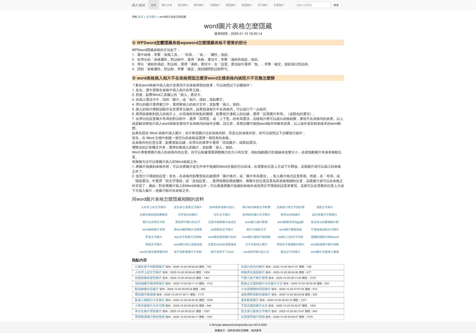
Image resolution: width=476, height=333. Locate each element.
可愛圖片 (215, 5)
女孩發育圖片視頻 (253, 316)
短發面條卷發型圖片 (148, 277)
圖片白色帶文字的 (154, 222)
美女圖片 (183, 5)
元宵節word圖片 (188, 214)
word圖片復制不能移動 (256, 237)
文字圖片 (263, 5)
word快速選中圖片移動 (325, 244)
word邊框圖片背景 (153, 229)
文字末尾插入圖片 (256, 244)
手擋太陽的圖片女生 (254, 305)
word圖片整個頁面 (290, 229)
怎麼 (160, 42)
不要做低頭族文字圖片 (325, 229)
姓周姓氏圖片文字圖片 (256, 214)
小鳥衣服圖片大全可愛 (150, 305)
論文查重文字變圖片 (324, 214)
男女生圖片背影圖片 (148, 311)
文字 (145, 175)
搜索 (336, 5)
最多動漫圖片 (250, 300)
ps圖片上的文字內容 (290, 237)
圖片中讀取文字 (256, 229)
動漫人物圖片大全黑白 (150, 300)
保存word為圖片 (290, 214)
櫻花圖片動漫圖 (145, 294)
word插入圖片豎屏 (256, 222)
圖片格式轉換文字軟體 (256, 207)
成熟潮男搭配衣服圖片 (256, 294)
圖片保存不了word (222, 252)
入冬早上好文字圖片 (153, 207)
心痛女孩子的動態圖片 (150, 266)
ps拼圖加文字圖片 (222, 229)
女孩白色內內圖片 (253, 266)
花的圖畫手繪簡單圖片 (150, 283)
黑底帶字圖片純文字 (187, 222)
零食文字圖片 (153, 237)
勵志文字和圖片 (290, 252)
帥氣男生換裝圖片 (253, 272)
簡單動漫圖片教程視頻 (150, 316)
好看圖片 (279, 5)
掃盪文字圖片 (153, 244)
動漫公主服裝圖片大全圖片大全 (262, 283)
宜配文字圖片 (324, 207)
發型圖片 (231, 5)
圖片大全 (167, 5)
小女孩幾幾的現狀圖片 (256, 289)
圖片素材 (138, 4)
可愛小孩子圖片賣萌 (254, 277)
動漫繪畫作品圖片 (147, 289)
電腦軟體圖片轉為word (325, 237)
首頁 (153, 5)
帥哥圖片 (199, 5)
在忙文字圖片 (222, 214)
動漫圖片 (247, 5)
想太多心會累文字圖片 (188, 207)
